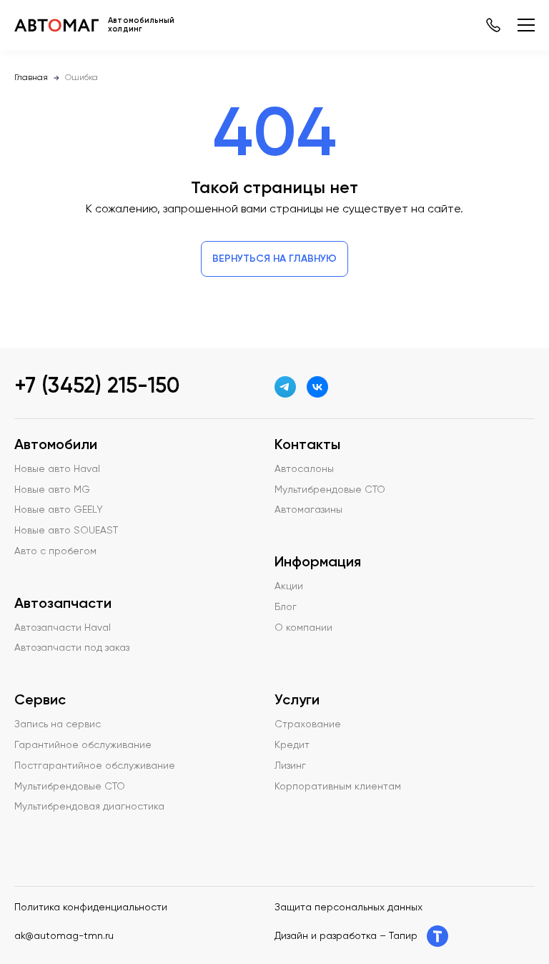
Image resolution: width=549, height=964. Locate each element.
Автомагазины (308, 510)
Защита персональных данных (348, 907)
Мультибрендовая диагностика (89, 807)
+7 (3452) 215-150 (96, 387)
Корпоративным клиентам (337, 787)
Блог (285, 607)
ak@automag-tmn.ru (64, 936)
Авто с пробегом (55, 551)
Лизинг (290, 766)
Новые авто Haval (57, 469)
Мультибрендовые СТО (69, 787)
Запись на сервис (57, 724)
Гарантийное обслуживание (83, 745)
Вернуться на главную (274, 259)
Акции (288, 586)
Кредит (292, 745)
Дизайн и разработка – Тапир (345, 936)
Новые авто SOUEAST (66, 531)
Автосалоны (304, 469)
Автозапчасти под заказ (71, 648)
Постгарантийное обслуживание (94, 766)
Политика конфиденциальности (90, 907)
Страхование (307, 724)
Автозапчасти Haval (62, 628)
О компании (303, 628)
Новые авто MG (52, 490)
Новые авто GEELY (58, 510)
